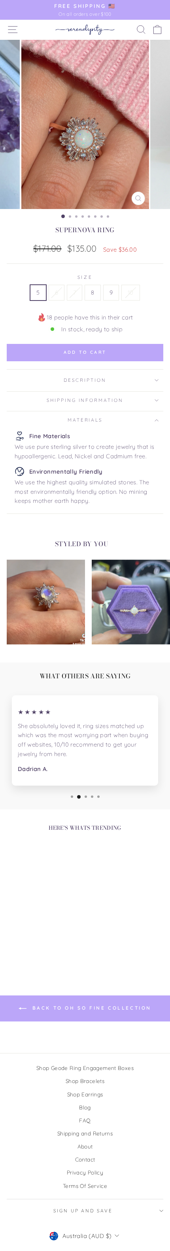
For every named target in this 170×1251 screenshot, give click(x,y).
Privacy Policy (85, 1172)
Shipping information (85, 400)
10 (131, 292)
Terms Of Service (85, 1185)
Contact (85, 1159)
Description (85, 380)
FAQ (85, 1120)
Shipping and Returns (85, 1133)
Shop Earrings (85, 1094)
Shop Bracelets (85, 1080)
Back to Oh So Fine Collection (90, 1008)
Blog (85, 1107)
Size (85, 277)
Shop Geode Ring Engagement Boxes (85, 1067)
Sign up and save (83, 1211)
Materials (85, 420)
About (85, 1146)
